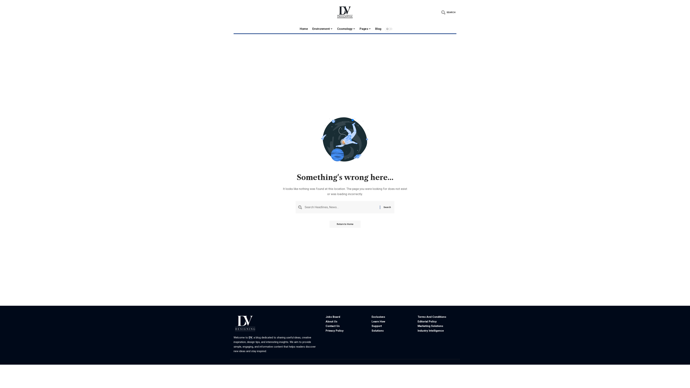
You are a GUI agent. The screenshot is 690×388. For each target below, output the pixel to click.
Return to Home (345, 224)
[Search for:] (341, 207)
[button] (448, 12)
